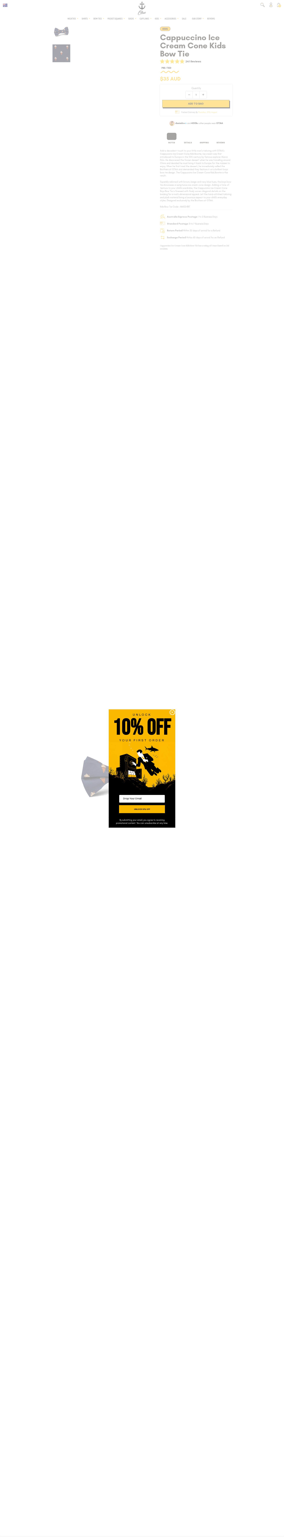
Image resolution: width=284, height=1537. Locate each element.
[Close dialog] (172, 712)
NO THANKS (142, 816)
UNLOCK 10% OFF (142, 809)
